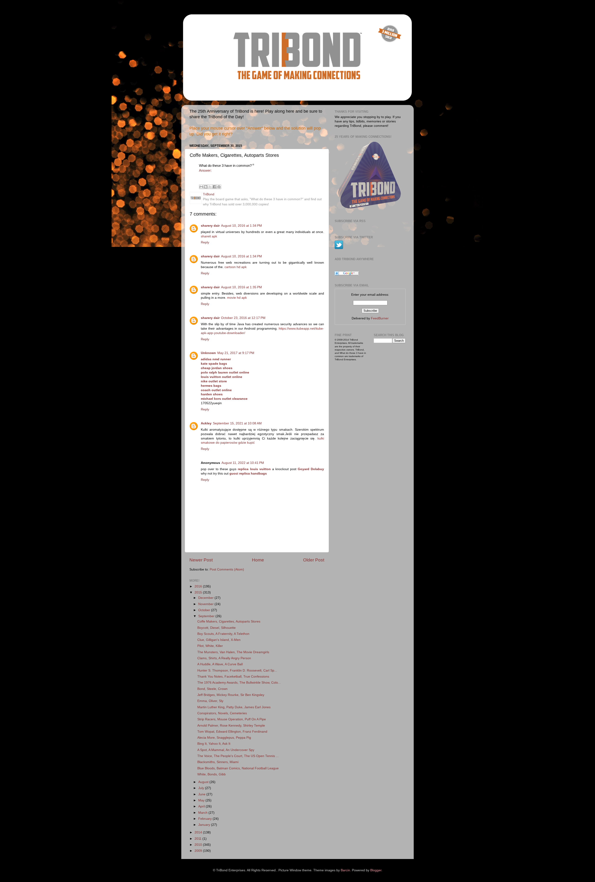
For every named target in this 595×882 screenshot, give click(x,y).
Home (258, 559)
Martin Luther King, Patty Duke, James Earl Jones (234, 707)
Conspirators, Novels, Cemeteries (222, 713)
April (202, 806)
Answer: (205, 170)
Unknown (208, 353)
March (203, 812)
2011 (198, 838)
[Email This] (201, 186)
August (203, 782)
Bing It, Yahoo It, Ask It (213, 743)
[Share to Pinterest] (219, 186)
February (205, 818)
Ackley (206, 423)
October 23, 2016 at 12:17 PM (243, 318)
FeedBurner (380, 318)
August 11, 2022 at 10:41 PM (242, 463)
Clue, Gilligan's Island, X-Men (219, 640)
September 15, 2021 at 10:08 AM (237, 423)
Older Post (313, 559)
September (206, 616)
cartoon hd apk (236, 267)
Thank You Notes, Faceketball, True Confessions (233, 676)
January (204, 824)
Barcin (345, 870)
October (204, 610)
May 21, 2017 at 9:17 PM (235, 353)
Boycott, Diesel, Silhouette (216, 628)
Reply (205, 242)
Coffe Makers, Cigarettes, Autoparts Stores (228, 621)
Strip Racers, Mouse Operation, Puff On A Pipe (231, 719)
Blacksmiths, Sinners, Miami (217, 762)
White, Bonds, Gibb (211, 774)
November (206, 604)
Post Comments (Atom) (227, 569)
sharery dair (210, 225)
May (201, 800)
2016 (199, 586)
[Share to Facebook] (214, 186)
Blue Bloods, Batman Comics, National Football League (238, 768)
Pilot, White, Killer (210, 646)
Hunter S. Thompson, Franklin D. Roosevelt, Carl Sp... (237, 670)
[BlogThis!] (205, 186)
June (202, 794)
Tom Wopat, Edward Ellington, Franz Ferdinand (232, 731)
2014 (199, 832)
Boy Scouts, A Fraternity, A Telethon (223, 634)
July (201, 788)
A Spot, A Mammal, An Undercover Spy (225, 750)
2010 (199, 844)
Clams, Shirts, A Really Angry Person (224, 658)
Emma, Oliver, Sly (210, 701)
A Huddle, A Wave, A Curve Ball (220, 664)
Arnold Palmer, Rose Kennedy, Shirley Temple (231, 725)
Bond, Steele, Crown (212, 689)
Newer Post (201, 559)
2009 (199, 850)
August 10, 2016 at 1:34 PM (241, 225)
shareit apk (209, 236)
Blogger (375, 870)
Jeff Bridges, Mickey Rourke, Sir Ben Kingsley (230, 695)
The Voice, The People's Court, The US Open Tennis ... (238, 756)
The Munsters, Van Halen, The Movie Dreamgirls (233, 652)
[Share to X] (210, 186)
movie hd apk (237, 297)
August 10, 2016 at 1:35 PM (241, 287)
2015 (199, 592)
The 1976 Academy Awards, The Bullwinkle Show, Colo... (239, 682)
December (206, 598)
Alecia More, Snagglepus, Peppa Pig (224, 737)
